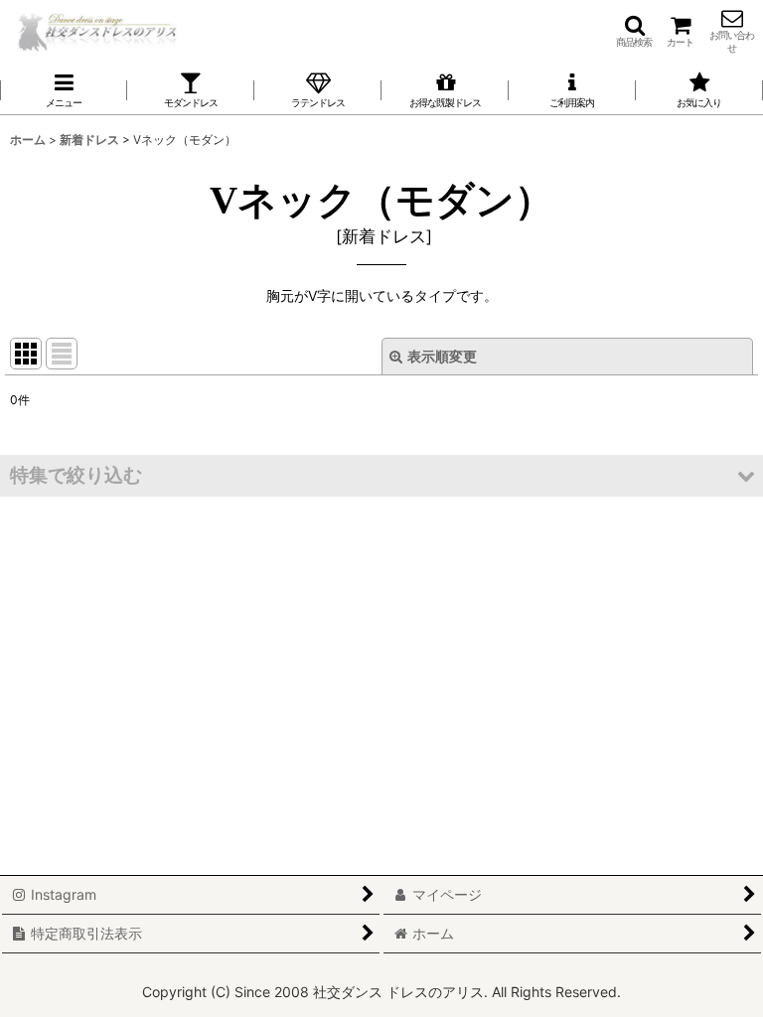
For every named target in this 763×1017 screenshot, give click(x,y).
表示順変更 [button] (442, 356)
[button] (634, 31)
